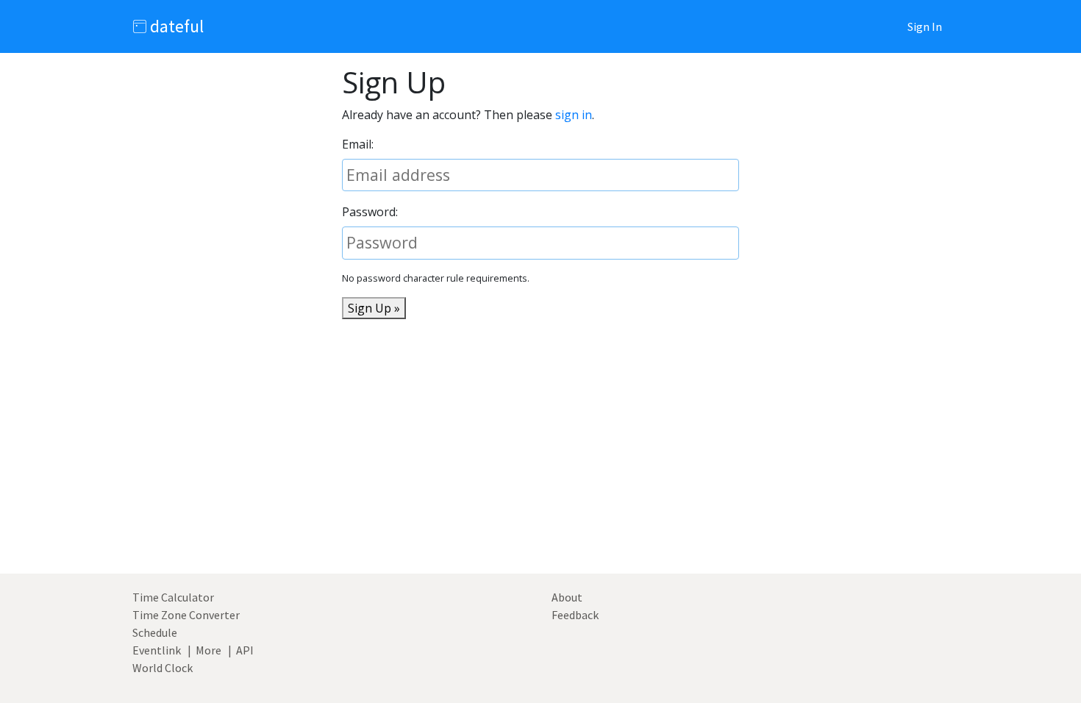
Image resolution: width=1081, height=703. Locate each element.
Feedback (575, 614)
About (567, 597)
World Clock (162, 667)
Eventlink (156, 650)
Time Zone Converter (186, 614)
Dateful (175, 26)
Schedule (154, 632)
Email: (358, 144)
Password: (370, 212)
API (245, 650)
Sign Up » (374, 308)
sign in (573, 115)
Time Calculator (173, 597)
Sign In (924, 26)
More (208, 650)
